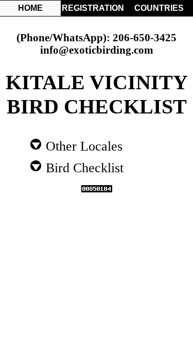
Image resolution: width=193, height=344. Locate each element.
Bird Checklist (83, 167)
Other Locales (82, 145)
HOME (30, 8)
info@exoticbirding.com (96, 50)
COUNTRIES (159, 8)
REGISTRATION (92, 8)
